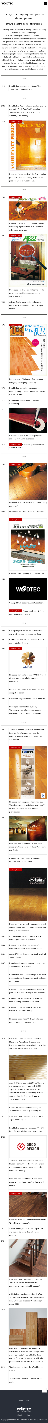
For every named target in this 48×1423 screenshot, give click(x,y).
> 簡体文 (29, 1415)
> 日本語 (19, 1415)
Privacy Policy (24, 1400)
